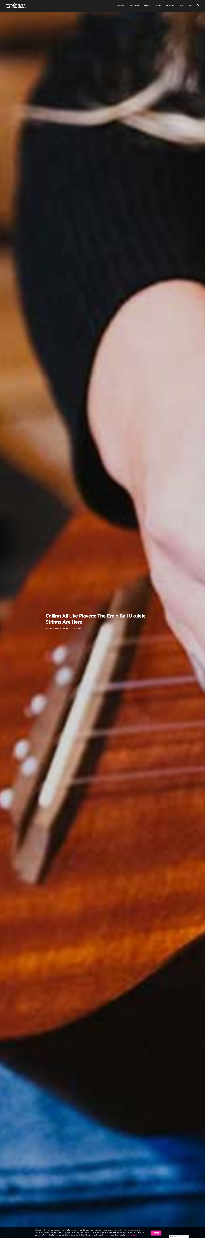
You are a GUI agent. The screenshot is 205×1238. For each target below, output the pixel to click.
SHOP (190, 6)
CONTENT (170, 6)
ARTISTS (157, 6)
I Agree (156, 1233)
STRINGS (120, 6)
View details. (131, 1235)
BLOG (180, 6)
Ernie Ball (52, 629)
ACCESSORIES (133, 6)
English (174, 1236)
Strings (79, 629)
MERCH (147, 6)
